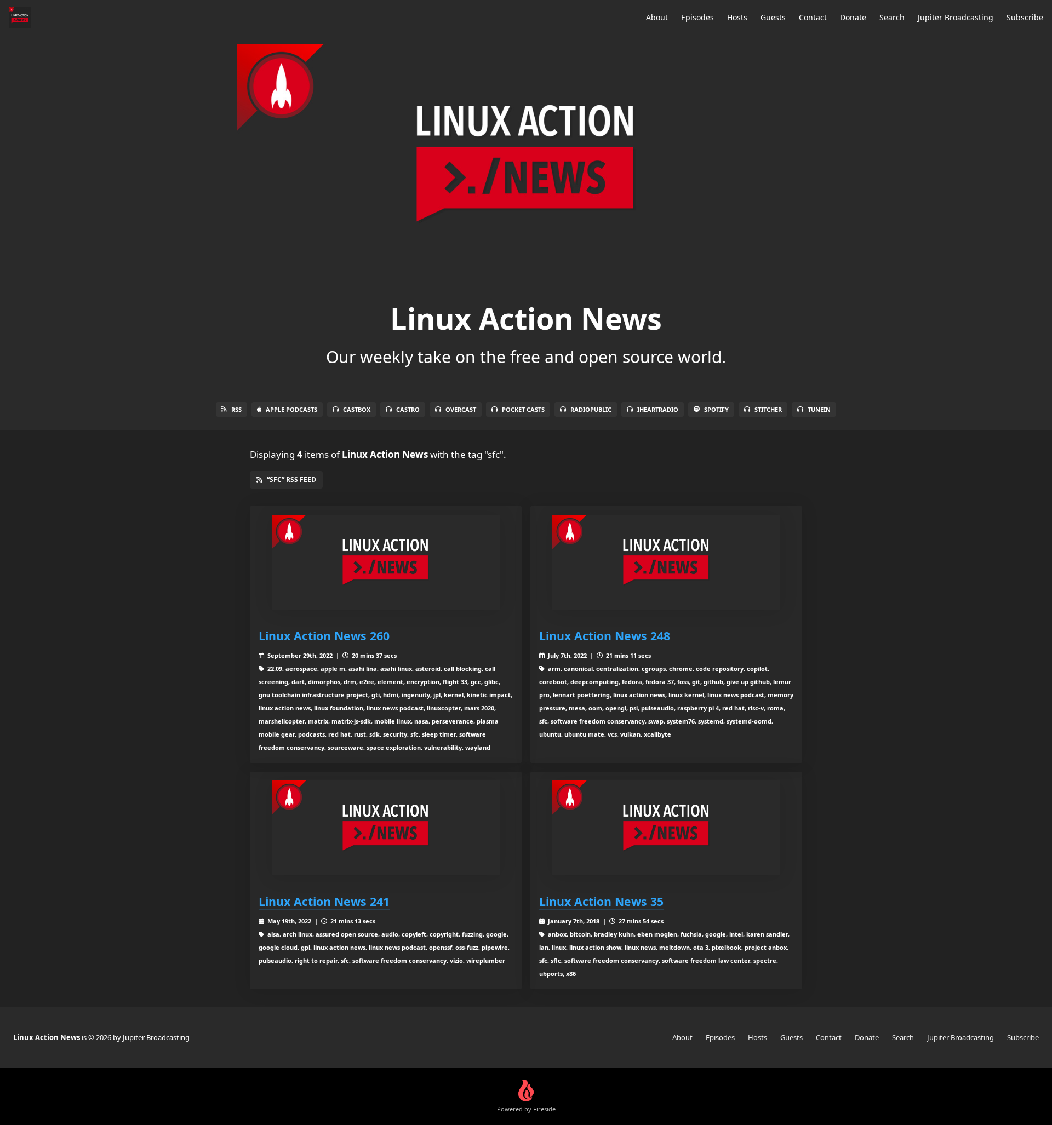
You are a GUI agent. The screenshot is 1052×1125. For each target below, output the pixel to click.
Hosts (737, 17)
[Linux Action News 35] (666, 827)
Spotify (716, 409)
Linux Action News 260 (324, 636)
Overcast (460, 409)
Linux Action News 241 (324, 901)
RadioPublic (590, 409)
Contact (813, 17)
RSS (236, 409)
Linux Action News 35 (601, 901)
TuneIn (819, 409)
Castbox (356, 409)
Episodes (697, 17)
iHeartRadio (657, 409)
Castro (408, 409)
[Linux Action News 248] (666, 562)
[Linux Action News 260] (386, 562)
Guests (773, 17)
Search (892, 17)
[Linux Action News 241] (386, 827)
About (657, 17)
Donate (853, 17)
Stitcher (768, 409)
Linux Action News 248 (604, 636)
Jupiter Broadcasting (955, 17)
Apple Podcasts (291, 409)
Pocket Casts (523, 409)
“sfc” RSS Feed (291, 479)
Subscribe (1025, 17)
